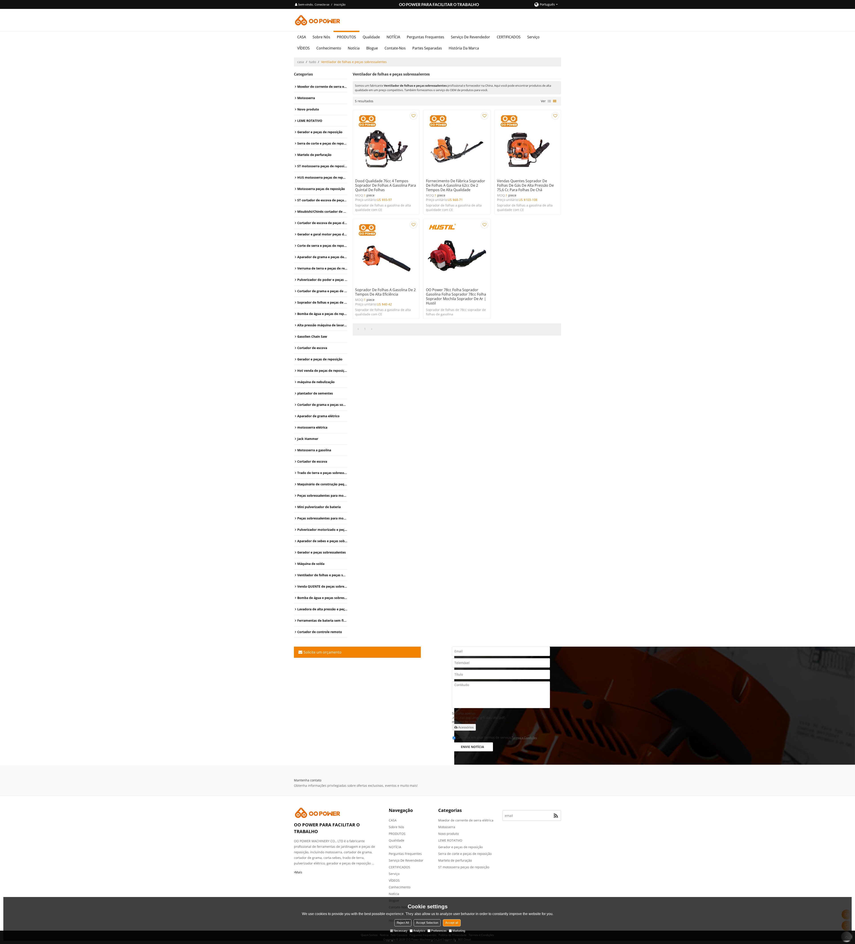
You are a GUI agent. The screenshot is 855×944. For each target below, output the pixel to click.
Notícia (354, 48)
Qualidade (371, 37)
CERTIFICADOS (509, 37)
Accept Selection (427, 922)
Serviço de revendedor (470, 37)
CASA (301, 37)
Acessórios (466, 727)
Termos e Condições (524, 738)
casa (300, 62)
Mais (298, 872)
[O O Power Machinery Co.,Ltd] (427, 20)
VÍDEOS (303, 48)
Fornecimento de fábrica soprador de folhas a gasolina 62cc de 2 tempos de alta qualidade (455, 185)
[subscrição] (556, 816)
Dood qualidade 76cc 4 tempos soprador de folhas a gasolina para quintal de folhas (385, 185)
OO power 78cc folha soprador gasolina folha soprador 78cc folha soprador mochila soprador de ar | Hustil (456, 296)
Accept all (451, 922)
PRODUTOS (346, 37)
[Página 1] (358, 329)
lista (549, 101)
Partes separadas (427, 48)
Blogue (372, 48)
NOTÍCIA (393, 37)
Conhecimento (328, 48)
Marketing (458, 930)
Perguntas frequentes (425, 37)
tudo (312, 62)
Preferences (439, 930)
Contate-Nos (395, 48)
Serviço (533, 37)
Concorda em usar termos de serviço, (496, 737)
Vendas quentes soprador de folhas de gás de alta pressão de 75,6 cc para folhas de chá (525, 185)
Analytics (419, 930)
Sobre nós (321, 37)
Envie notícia (472, 747)
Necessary (400, 930)
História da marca (464, 48)
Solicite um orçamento (322, 652)
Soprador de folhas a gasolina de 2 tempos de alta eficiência (385, 292)
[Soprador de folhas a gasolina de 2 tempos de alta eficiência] (386, 252)
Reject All (403, 922)
